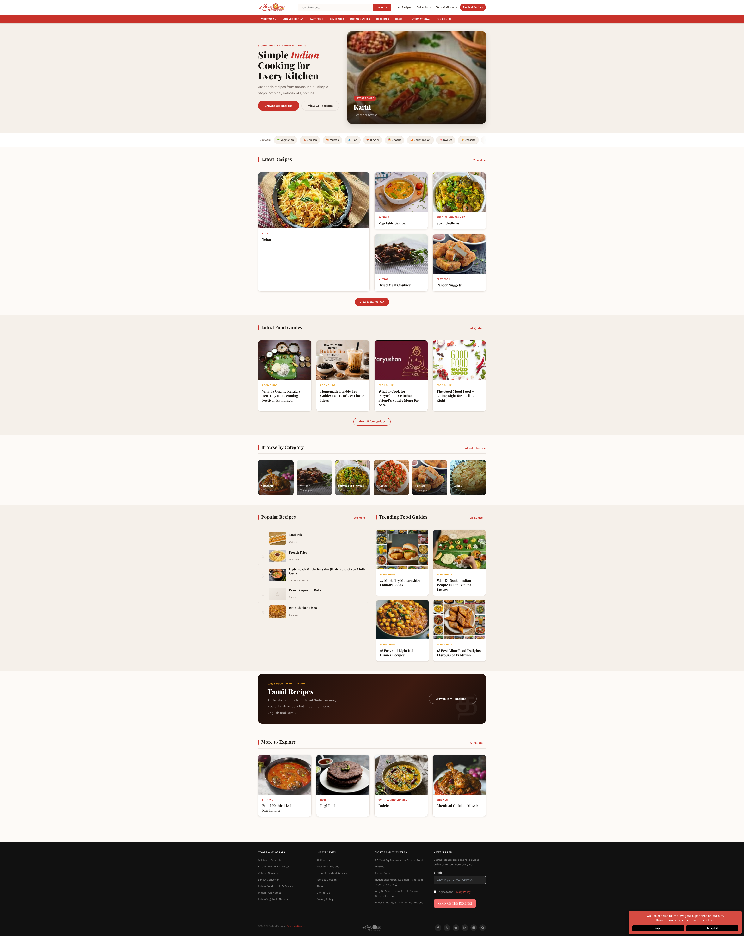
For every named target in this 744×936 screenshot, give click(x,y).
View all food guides (372, 421)
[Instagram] (473, 927)
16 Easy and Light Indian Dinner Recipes (399, 902)
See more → (360, 517)
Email (438, 872)
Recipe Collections (328, 866)
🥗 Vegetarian (285, 140)
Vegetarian (268, 19)
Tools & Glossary (446, 7)
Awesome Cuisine (296, 926)
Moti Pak (380, 866)
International (420, 19)
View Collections (320, 105)
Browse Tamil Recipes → (452, 698)
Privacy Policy (325, 899)
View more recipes (372, 301)
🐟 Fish (352, 140)
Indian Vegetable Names (273, 899)
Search (382, 7)
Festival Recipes (473, 7)
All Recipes (404, 7)
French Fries (382, 873)
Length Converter (268, 879)
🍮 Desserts (468, 140)
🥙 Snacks (394, 140)
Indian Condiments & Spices (275, 886)
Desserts (382, 19)
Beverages (337, 19)
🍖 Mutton (332, 140)
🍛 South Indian (420, 140)
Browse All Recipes (279, 105)
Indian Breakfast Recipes (332, 873)
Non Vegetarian (293, 19)
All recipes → (478, 742)
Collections (424, 7)
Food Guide (444, 19)
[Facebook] (438, 927)
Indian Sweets (360, 19)
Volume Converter (269, 873)
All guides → (478, 328)
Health (400, 19)
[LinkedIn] (465, 927)
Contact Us (323, 892)
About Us (322, 886)
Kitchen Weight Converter (273, 866)
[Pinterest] (482, 927)
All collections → (475, 448)
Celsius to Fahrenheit (271, 860)
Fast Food (317, 19)
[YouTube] (456, 927)
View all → (479, 160)
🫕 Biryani (372, 140)
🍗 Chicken (310, 140)
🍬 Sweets (445, 140)
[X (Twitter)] (447, 927)
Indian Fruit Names (269, 892)
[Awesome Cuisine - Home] (275, 7)
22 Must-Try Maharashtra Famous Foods (399, 860)
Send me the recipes (455, 903)
